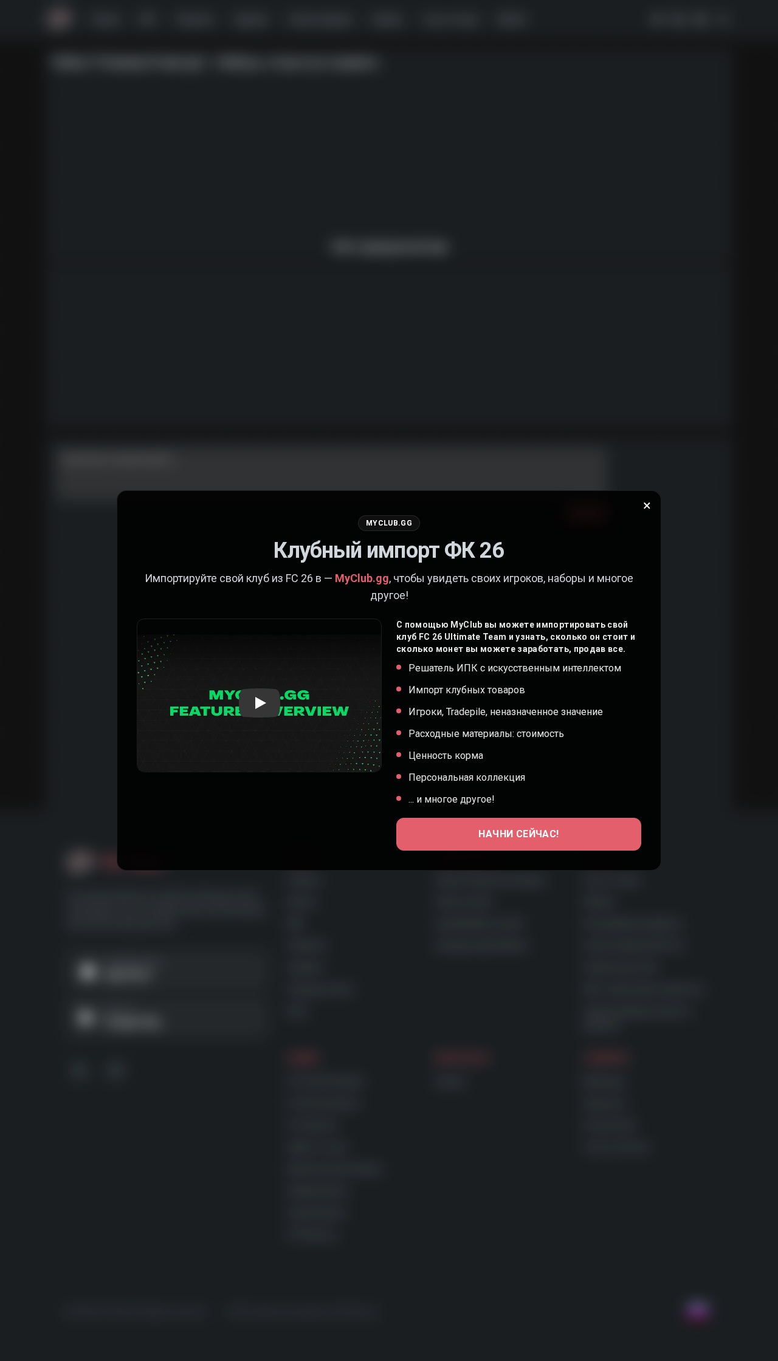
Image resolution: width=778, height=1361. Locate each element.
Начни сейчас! (518, 834)
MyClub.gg (362, 578)
